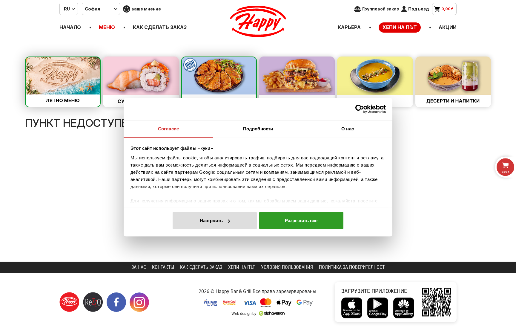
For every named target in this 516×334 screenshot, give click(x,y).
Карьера (349, 27)
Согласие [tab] (168, 128)
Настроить (211, 220)
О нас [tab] (347, 128)
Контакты (163, 267)
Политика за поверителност (352, 267)
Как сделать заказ (160, 27)
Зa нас (138, 267)
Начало (70, 27)
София (92, 9)
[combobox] (68, 9)
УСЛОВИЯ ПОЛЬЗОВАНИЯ (287, 267)
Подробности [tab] (258, 128)
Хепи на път (400, 27)
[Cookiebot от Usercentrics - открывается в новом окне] (360, 109)
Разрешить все (301, 220)
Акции (448, 27)
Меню (107, 27)
